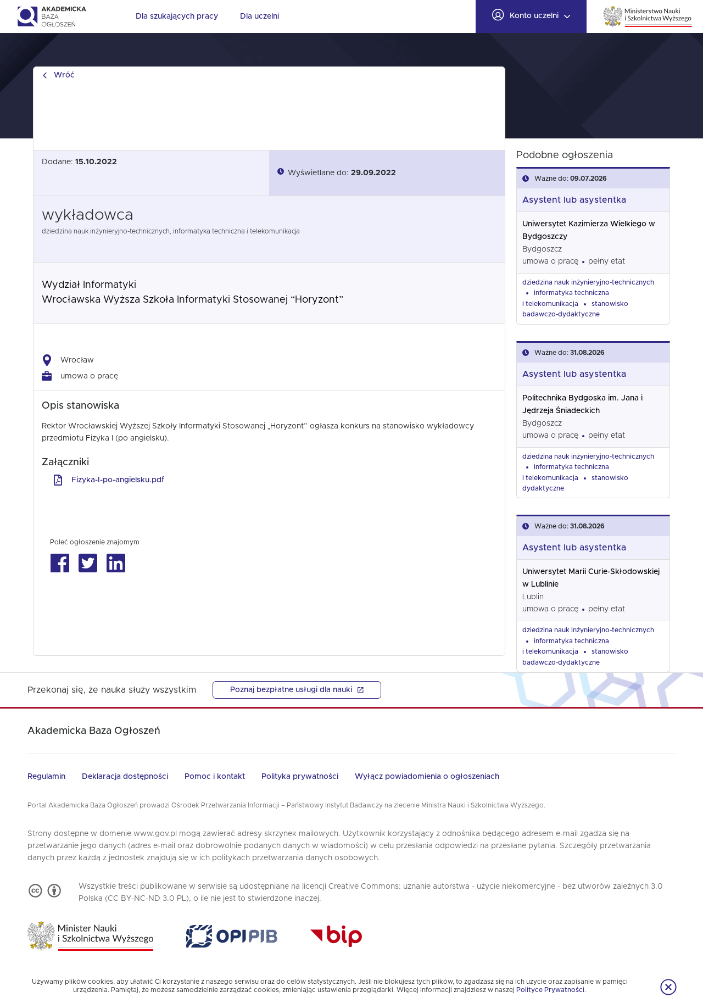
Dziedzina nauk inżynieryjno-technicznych (588, 282)
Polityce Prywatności (550, 990)
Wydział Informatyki (89, 285)
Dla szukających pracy (177, 16)
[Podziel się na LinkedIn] (115, 563)
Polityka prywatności (299, 777)
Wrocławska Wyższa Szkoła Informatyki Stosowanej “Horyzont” (192, 300)
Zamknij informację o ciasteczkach (668, 987)
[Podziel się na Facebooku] (59, 563)
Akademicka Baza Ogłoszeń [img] (51, 16)
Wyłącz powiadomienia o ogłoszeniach (427, 777)
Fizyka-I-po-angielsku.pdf (117, 480)
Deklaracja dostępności (125, 777)
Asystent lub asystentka (574, 200)
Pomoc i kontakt (215, 777)
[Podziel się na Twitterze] (87, 563)
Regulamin (46, 777)
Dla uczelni (259, 16)
